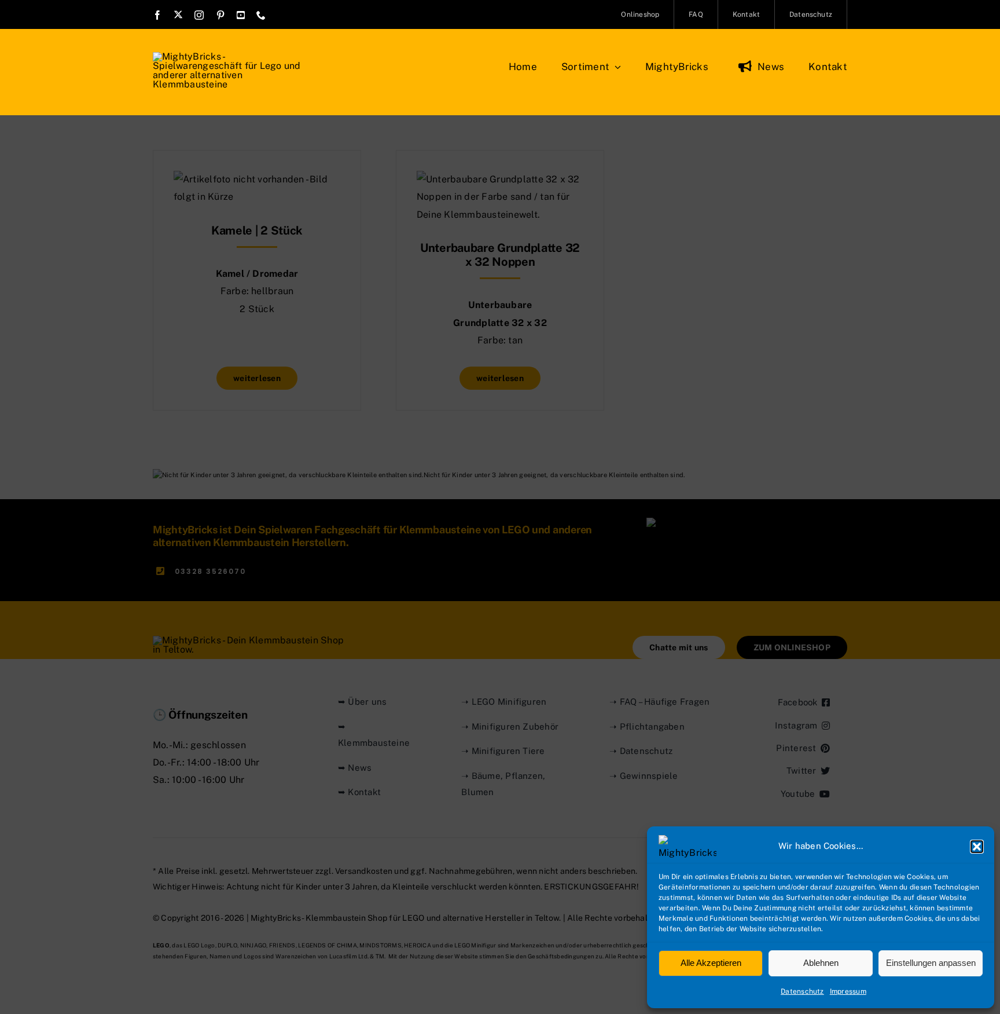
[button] (977, 846)
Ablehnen (821, 963)
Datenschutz (802, 991)
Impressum (848, 991)
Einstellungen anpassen (931, 963)
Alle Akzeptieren (711, 963)
